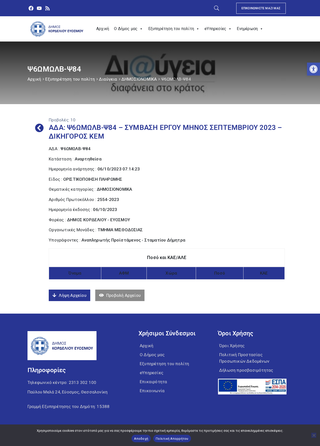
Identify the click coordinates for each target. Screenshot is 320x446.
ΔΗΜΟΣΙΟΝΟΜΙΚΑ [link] (139, 79)
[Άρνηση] (313, 435)
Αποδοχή (141, 438)
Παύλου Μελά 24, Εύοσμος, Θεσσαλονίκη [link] (68, 391)
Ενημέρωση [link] (247, 28)
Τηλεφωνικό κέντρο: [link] (62, 382)
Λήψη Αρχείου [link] (72, 295)
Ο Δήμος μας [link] (126, 28)
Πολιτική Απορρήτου (172, 438)
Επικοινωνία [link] (152, 390)
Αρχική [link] (102, 28)
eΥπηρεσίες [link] (215, 28)
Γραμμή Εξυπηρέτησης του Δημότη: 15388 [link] (69, 406)
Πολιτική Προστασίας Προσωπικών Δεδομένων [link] (244, 358)
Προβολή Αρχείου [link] (123, 295)
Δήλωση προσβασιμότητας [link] (246, 370)
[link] (313, 69)
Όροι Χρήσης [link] (231, 345)
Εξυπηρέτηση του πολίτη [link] (171, 28)
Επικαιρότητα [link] (153, 381)
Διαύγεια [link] (108, 79)
